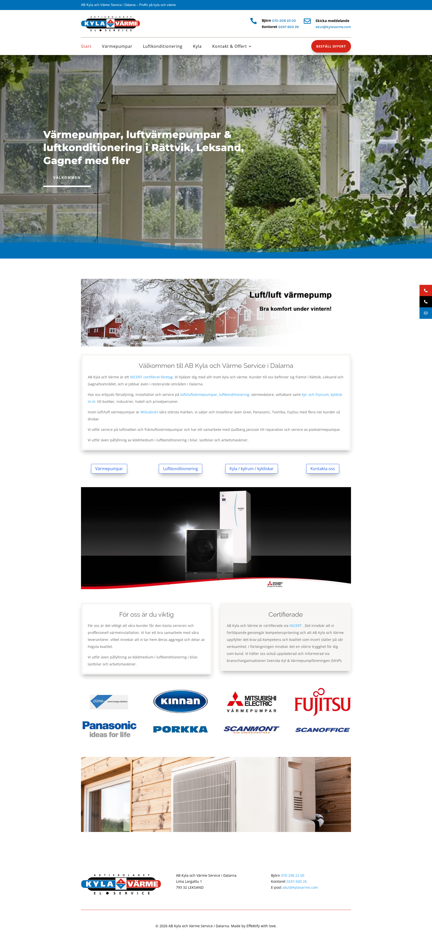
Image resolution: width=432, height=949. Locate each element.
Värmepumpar (117, 47)
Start (86, 47)
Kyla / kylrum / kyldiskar (252, 468)
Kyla (197, 47)
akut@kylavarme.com (300, 887)
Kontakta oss (322, 468)
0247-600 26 (288, 27)
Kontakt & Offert (229, 47)
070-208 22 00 (284, 21)
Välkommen (67, 177)
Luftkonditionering (162, 47)
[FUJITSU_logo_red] (322, 714)
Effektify (253, 925)
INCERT (296, 625)
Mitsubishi (149, 412)
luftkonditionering (234, 394)
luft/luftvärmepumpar (198, 394)
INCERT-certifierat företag (151, 377)
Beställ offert (331, 46)
